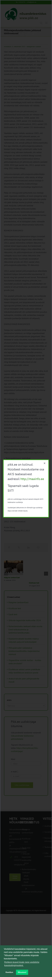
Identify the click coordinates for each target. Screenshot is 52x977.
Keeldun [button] (9, 972)
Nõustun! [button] (22, 972)
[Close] (44, 463)
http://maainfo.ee (32, 479)
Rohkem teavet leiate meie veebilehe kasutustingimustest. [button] (21, 963)
